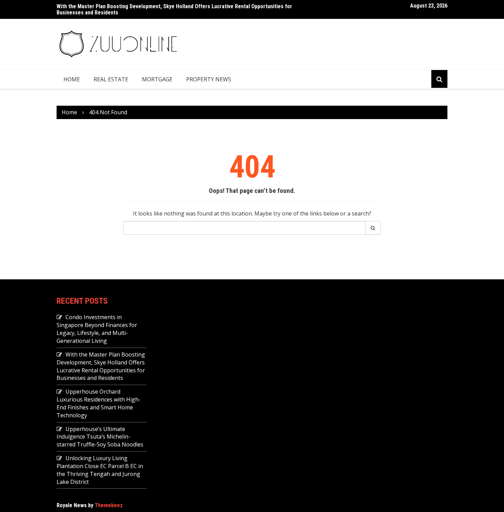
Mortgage (157, 79)
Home (71, 79)
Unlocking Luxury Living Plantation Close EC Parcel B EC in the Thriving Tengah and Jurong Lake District (100, 470)
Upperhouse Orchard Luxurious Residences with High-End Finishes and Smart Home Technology (99, 403)
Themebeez (109, 505)
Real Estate (111, 79)
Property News (208, 79)
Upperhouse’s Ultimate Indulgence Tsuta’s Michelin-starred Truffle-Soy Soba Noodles (100, 437)
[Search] (373, 228)
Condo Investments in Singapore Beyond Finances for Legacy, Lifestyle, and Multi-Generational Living (97, 329)
